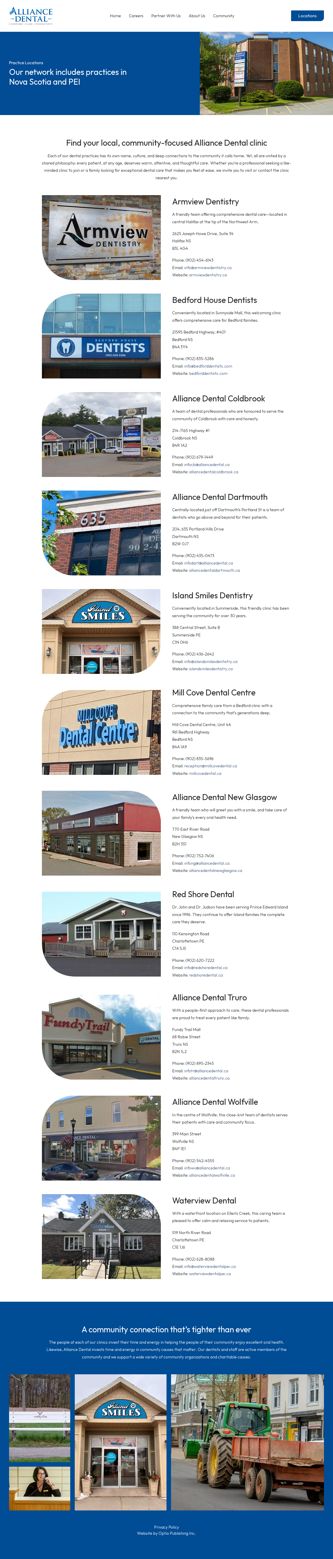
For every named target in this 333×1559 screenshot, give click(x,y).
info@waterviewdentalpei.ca (210, 1266)
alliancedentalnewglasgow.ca (215, 870)
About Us (197, 15)
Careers (136, 15)
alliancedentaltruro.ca (209, 1078)
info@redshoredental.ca (205, 967)
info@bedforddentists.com (208, 366)
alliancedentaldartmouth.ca (214, 570)
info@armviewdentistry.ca (208, 267)
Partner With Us (166, 15)
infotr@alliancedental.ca (206, 1070)
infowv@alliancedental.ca (207, 1168)
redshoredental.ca (206, 975)
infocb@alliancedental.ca (206, 464)
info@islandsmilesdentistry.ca (210, 661)
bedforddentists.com (208, 373)
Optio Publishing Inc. (177, 1533)
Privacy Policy (166, 1527)
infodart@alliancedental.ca (208, 563)
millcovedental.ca (205, 773)
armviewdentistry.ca (208, 274)
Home (115, 15)
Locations (307, 15)
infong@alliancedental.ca (206, 863)
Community (223, 15)
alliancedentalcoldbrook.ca (213, 471)
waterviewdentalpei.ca (210, 1273)
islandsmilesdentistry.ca (211, 668)
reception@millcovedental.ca (210, 765)
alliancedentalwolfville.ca (212, 1175)
